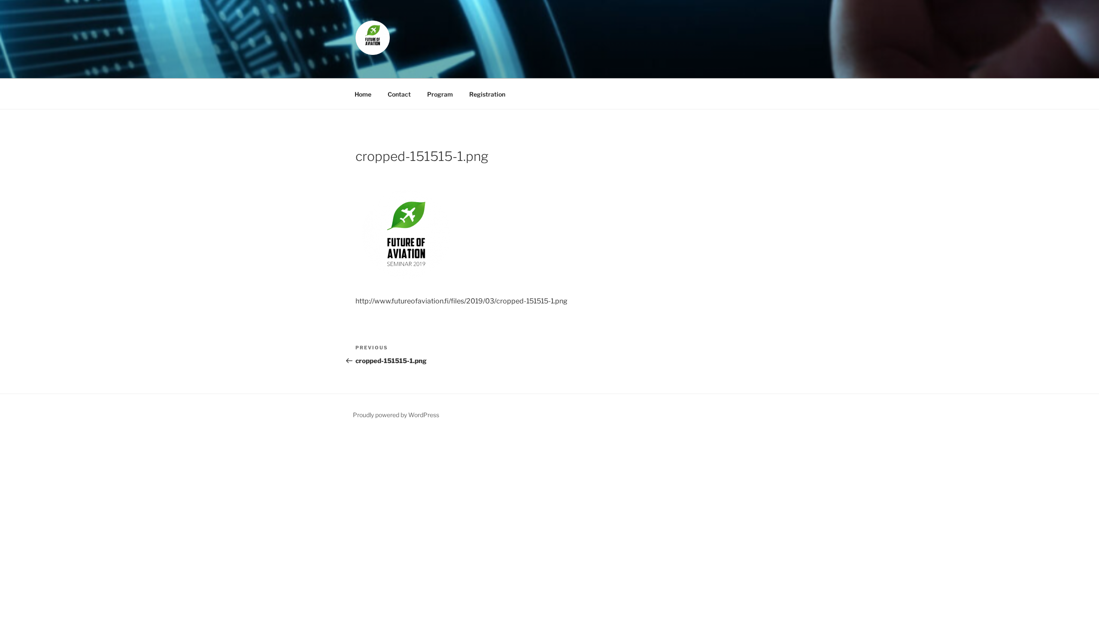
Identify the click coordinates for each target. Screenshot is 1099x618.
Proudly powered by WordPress (396, 414)
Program (440, 94)
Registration (487, 94)
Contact (399, 94)
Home (363, 94)
